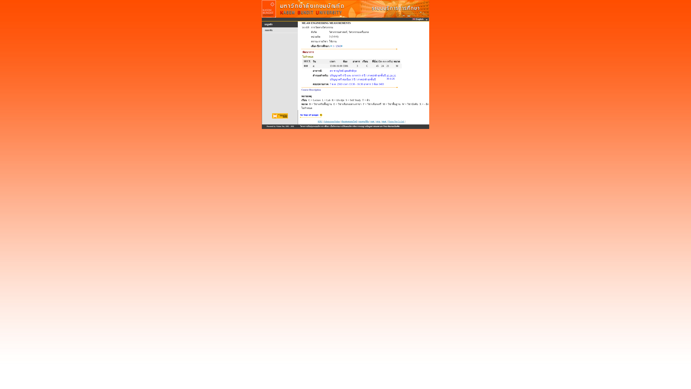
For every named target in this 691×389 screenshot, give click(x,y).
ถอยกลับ (268, 30)
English (419, 19)
